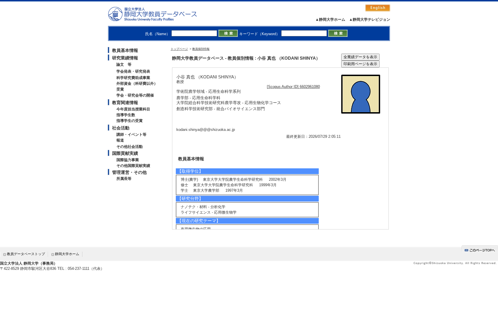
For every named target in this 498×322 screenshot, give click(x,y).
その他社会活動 (129, 146)
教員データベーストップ (26, 254)
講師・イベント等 (131, 134)
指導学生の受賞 (129, 120)
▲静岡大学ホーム (330, 19)
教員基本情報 (125, 50)
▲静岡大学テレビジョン (369, 19)
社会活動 (120, 127)
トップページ (179, 48)
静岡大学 (158, 14)
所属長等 (123, 178)
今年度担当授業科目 (133, 109)
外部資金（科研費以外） (137, 83)
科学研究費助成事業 (133, 78)
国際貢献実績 (125, 153)
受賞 (120, 89)
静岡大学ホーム (67, 254)
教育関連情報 (125, 102)
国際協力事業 (127, 160)
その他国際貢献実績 (133, 165)
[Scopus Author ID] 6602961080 (293, 86)
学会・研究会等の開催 (135, 95)
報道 (120, 140)
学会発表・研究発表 (133, 71)
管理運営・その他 (129, 172)
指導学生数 (125, 115)
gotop (480, 249)
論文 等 (123, 64)
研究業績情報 (125, 57)
